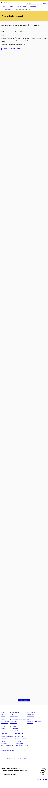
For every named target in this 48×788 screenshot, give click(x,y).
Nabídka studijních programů (15, 712)
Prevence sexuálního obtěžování (7, 750)
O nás (3, 710)
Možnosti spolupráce (19, 736)
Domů (32, 758)
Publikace (29, 719)
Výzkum (29, 710)
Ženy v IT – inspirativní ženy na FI (7, 745)
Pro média (3, 726)
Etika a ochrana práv (5, 747)
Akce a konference (4, 723)
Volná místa (3, 738)
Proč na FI (12, 714)
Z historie (3, 717)
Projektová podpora (31, 724)
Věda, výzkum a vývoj (31, 712)
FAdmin (21, 758)
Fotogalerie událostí (5, 724)
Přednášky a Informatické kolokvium (34, 721)
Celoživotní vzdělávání (14, 728)
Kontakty (3, 728)
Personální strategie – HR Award (7, 736)
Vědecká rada (30, 723)
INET (7, 758)
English (45, 3)
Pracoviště (3, 716)
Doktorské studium (13, 726)
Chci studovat (15, 710)
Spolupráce (19, 733)
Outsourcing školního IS (19, 743)
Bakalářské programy (14, 716)
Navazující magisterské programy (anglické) (18, 719)
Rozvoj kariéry (4, 743)
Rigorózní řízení (13, 724)
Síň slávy (3, 719)
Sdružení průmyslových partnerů (21, 738)
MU (11, 758)
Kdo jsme (3, 712)
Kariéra (4, 733)
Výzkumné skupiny (30, 716)
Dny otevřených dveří (14, 730)
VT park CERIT (18, 741)
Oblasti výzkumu (30, 714)
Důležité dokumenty (5, 721)
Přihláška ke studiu (13, 721)
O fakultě (3, 741)
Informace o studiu (13, 723)
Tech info (15, 758)
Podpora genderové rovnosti (6, 748)
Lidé (2, 714)
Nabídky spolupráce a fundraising (21, 745)
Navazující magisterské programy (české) (17, 717)
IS (3, 758)
